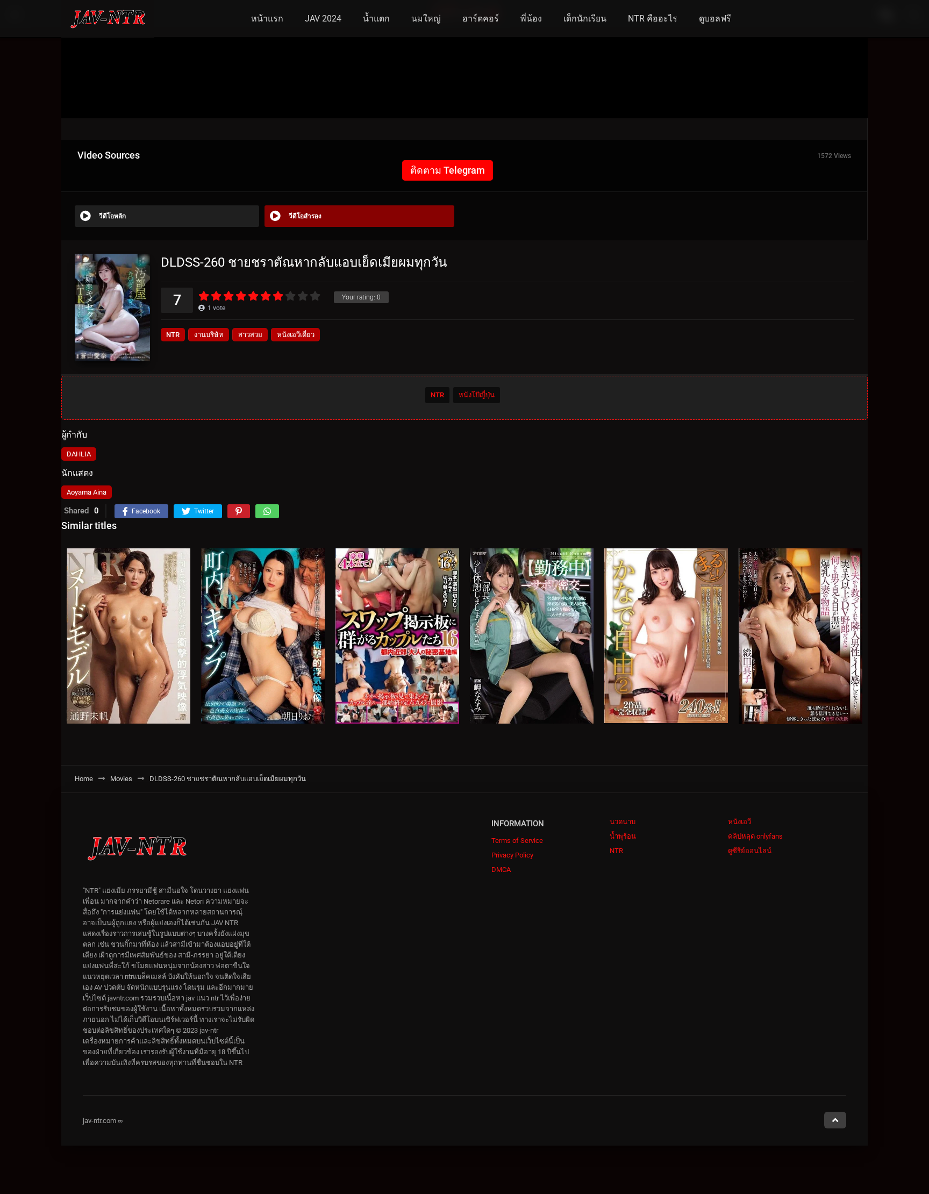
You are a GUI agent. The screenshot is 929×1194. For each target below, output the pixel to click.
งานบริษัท (209, 335)
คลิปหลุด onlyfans (755, 836)
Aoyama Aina (86, 492)
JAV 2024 (323, 18)
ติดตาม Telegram (447, 170)
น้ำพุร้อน (623, 836)
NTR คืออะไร (652, 18)
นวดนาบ (622, 822)
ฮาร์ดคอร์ (480, 18)
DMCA (501, 870)
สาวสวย (250, 335)
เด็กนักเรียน (584, 18)
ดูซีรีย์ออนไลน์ (749, 851)
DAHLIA (79, 454)
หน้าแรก (267, 18)
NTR (173, 335)
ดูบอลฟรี (715, 18)
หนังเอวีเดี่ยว (296, 335)
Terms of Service (517, 840)
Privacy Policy (512, 855)
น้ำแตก (376, 18)
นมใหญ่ (426, 18)
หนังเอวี (739, 822)
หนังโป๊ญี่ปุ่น (477, 395)
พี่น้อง (531, 18)
